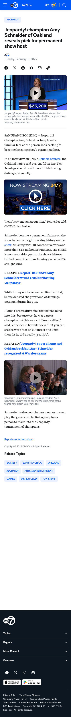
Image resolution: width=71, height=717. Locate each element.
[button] (5, 5)
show (7, 244)
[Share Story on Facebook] (6, 68)
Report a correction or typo (18, 439)
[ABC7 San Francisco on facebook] (7, 672)
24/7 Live (27, 5)
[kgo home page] (9, 620)
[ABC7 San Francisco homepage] (14, 5)
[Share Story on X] (14, 68)
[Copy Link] (48, 68)
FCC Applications (11, 706)
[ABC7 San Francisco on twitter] (15, 672)
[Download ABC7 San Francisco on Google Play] (31, 682)
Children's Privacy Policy (15, 699)
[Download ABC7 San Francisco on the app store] (12, 682)
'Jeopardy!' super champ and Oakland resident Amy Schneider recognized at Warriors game (33, 348)
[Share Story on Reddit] (23, 68)
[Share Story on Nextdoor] (31, 68)
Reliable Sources (49, 158)
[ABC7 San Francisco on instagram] (24, 672)
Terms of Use (9, 702)
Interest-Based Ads (28, 702)
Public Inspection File (50, 702)
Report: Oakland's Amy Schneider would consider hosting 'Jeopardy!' (29, 278)
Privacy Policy (10, 695)
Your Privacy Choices (29, 695)
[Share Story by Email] (40, 68)
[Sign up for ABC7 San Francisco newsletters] (33, 672)
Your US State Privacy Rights (43, 699)
